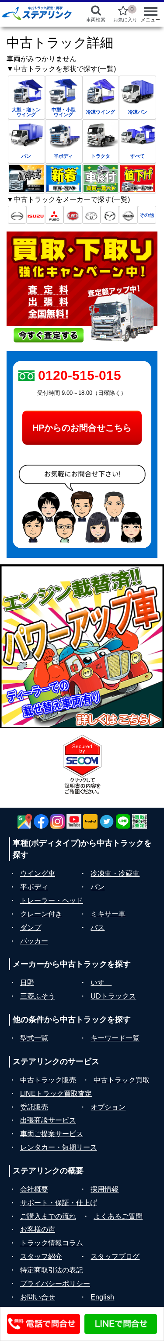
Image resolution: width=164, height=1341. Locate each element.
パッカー (34, 941)
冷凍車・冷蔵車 (115, 873)
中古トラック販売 (48, 1080)
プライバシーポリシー (55, 1283)
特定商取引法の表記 (51, 1270)
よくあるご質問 (118, 1216)
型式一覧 (34, 1038)
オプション (108, 1107)
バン (98, 887)
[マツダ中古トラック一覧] (110, 215)
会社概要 (34, 1189)
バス (98, 927)
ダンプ (30, 927)
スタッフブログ (115, 1256)
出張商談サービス (48, 1120)
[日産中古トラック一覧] (128, 215)
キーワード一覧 (115, 1038)
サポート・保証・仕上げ (58, 1202)
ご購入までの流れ (48, 1216)
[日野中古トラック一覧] (17, 215)
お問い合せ (37, 1297)
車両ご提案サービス (51, 1133)
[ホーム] (37, 13)
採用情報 (105, 1189)
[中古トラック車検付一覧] (100, 178)
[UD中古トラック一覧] (72, 215)
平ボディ (34, 887)
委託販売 (34, 1107)
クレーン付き (41, 914)
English (102, 1297)
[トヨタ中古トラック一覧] (91, 215)
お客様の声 (37, 1229)
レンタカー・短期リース (58, 1147)
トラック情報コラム (51, 1243)
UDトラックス (113, 996)
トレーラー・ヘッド (51, 900)
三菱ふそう (37, 996)
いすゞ (101, 982)
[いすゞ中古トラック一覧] (35, 215)
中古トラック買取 (122, 1080)
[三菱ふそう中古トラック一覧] (54, 215)
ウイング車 (37, 873)
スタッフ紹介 (41, 1256)
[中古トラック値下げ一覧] (137, 178)
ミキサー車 (108, 914)
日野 (27, 982)
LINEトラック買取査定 (56, 1093)
